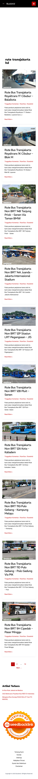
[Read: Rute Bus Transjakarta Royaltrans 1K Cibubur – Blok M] (19, 136)
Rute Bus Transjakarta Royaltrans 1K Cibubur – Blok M (19, 153)
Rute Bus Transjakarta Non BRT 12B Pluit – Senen (18, 391)
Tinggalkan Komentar (12, 104)
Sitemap (19, 758)
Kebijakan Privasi (19, 760)
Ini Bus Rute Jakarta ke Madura (12, 690)
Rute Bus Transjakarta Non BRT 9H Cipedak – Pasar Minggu (19, 628)
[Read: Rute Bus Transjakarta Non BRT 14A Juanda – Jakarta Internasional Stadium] (19, 255)
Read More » (9, 119)
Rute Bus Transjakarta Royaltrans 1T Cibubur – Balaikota (19, 96)
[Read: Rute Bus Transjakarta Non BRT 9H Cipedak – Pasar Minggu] (19, 611)
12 (25, 664)
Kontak (19, 755)
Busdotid (10, 3)
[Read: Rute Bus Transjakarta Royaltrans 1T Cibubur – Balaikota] (19, 79)
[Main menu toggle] (34, 4)
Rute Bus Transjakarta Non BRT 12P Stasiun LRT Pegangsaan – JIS (18, 333)
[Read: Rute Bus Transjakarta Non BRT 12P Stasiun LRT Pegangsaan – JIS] (19, 316)
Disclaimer (19, 766)
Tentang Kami (19, 752)
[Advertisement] (19, 27)
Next (19, 668)
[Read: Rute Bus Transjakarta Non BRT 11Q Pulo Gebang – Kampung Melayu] (19, 489)
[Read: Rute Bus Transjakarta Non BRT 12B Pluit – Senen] (19, 374)
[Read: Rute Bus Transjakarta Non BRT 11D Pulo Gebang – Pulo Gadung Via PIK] (19, 550)
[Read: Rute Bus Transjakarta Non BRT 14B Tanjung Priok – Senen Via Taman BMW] (19, 194)
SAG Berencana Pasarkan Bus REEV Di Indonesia (18, 694)
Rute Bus (23, 104)
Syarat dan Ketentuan (19, 763)
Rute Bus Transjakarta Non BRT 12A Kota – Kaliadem (18, 448)
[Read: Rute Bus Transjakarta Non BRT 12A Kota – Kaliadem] (19, 431)
